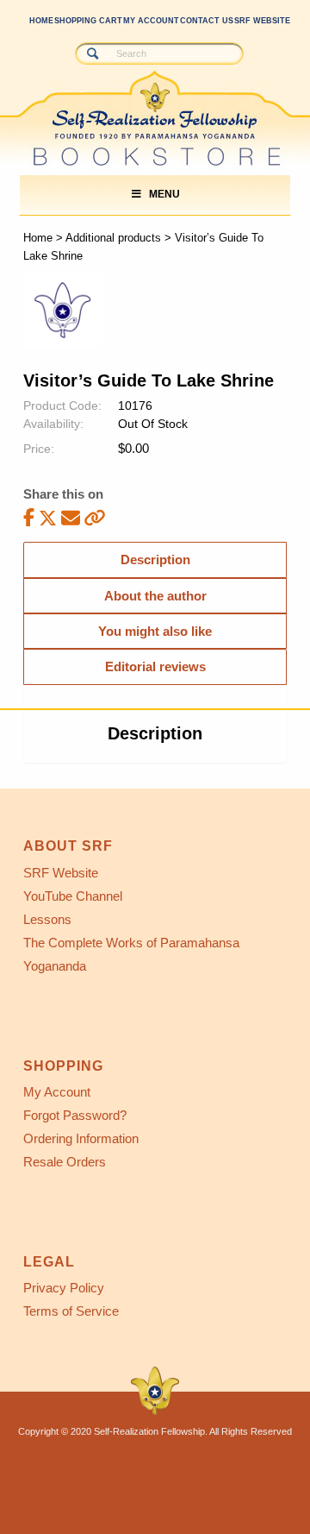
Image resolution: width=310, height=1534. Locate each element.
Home (41, 20)
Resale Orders (64, 1161)
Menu (164, 194)
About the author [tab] (155, 595)
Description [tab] (155, 559)
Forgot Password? (75, 1115)
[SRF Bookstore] (124, 100)
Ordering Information (81, 1138)
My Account (151, 20)
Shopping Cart (88, 20)
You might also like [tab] (155, 631)
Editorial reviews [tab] (155, 666)
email (70, 517)
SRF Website (262, 20)
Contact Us (206, 20)
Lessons (47, 919)
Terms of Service (71, 1311)
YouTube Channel (72, 896)
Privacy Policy (63, 1287)
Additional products (113, 237)
